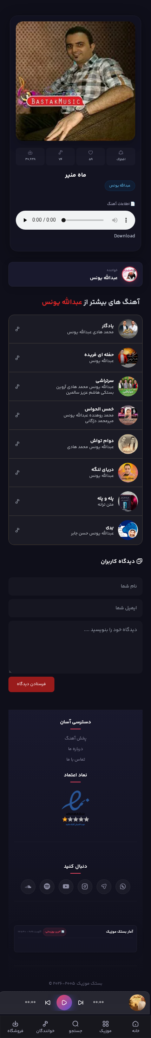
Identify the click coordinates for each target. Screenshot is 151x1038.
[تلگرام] (104, 886)
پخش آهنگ (75, 738)
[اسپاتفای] (47, 886)
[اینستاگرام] (85, 886)
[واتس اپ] (123, 886)
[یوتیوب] (66, 886)
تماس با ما (75, 759)
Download (124, 236)
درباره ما (75, 749)
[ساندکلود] (28, 886)
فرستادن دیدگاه (31, 684)
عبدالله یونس (120, 186)
